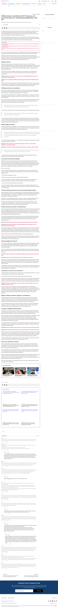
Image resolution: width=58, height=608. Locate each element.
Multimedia (39, 3)
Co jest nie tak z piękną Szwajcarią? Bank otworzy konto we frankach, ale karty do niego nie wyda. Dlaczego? (10, 576)
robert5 (7, 524)
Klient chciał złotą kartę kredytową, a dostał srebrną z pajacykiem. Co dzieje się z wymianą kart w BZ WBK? (31, 576)
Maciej (2, 461)
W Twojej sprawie (4, 3)
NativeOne (21, 377)
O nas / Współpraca (54, 3)
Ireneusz (5, 24)
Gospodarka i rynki (18, 3)
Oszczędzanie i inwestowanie (26, 3)
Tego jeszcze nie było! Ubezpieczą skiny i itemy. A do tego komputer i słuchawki (19, 257)
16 (39, 24)
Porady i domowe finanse (11, 3)
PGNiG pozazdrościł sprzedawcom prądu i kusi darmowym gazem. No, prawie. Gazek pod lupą (21, 222)
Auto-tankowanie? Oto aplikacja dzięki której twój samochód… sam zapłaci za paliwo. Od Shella (21, 147)
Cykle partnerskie (33, 3)
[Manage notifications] (56, 606)
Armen (7, 477)
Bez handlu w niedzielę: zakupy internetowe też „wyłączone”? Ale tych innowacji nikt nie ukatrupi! (22, 327)
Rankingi (44, 3)
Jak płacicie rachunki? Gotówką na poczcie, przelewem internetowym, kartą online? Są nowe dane (22, 329)
